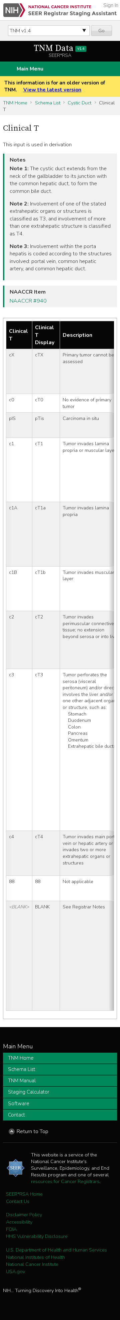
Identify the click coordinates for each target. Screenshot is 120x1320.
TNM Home (15, 102)
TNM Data (59, 48)
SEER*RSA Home (24, 1194)
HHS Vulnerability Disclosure (37, 1236)
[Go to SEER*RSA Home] (60, 10)
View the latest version (52, 89)
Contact (16, 1115)
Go (101, 30)
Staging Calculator (28, 1092)
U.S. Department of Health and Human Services (56, 1250)
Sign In (110, 5)
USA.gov (15, 1271)
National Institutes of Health (35, 1257)
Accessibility (19, 1222)
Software (18, 1103)
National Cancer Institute (32, 1264)
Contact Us (17, 1201)
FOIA (11, 1229)
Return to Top (32, 1131)
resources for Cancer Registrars (65, 1181)
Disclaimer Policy (24, 1214)
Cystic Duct (79, 102)
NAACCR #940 (28, 301)
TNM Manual (22, 1080)
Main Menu (30, 68)
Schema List (47, 102)
